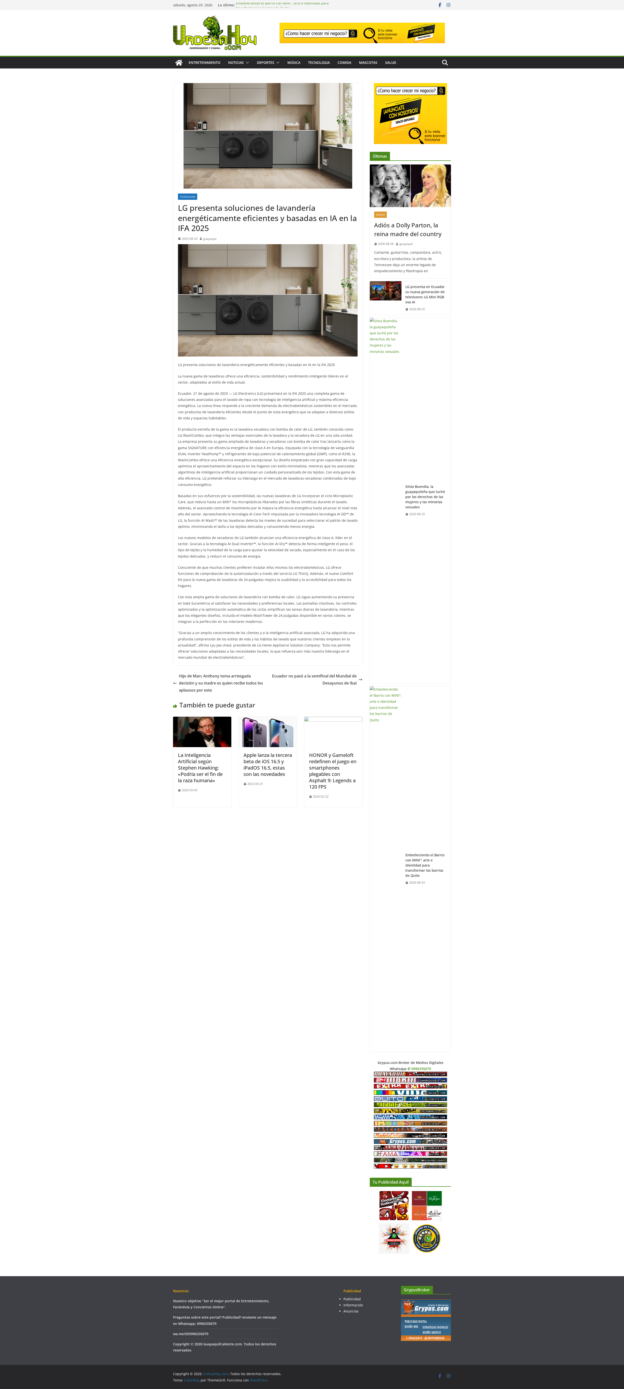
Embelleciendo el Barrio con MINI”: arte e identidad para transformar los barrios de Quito (282, 7)
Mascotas (368, 62)
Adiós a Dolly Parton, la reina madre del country (407, 229)
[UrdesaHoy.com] (179, 62)
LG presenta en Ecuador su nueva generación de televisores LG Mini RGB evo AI (425, 294)
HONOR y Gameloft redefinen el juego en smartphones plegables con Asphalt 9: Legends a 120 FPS (332, 771)
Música (293, 62)
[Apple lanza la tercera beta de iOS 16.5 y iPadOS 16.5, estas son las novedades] (268, 720)
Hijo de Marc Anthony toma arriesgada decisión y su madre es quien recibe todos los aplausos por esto (221, 683)
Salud (390, 62)
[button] (246, 62)
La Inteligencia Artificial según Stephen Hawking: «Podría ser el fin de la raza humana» (200, 768)
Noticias (236, 62)
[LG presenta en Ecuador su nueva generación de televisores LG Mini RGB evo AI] (385, 298)
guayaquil (209, 239)
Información (353, 1305)
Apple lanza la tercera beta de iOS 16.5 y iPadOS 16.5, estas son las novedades (268, 764)
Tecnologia (319, 62)
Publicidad (352, 1299)
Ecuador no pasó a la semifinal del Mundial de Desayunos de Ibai (314, 679)
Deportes (265, 62)
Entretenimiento (204, 62)
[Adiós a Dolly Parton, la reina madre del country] (410, 185)
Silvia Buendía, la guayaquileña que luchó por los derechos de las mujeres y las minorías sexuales (425, 496)
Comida (344, 62)
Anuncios (351, 1311)
